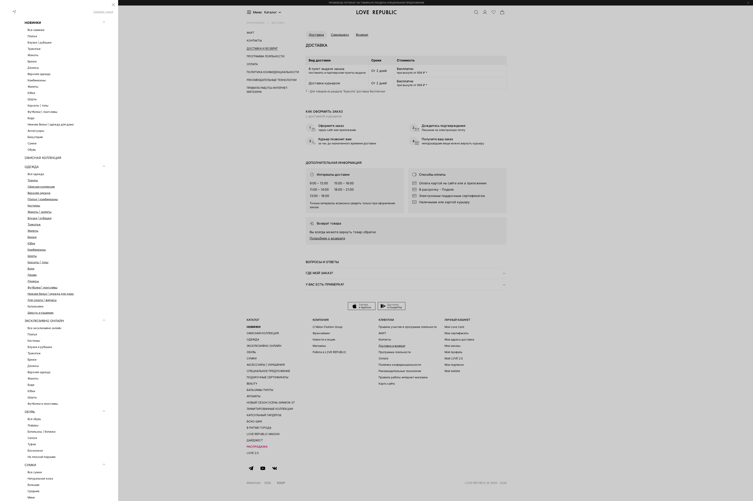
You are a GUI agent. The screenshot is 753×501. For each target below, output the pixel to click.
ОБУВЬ (30, 412)
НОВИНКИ (33, 23)
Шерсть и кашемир (41, 312)
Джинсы (33, 281)
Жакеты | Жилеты (40, 211)
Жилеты (33, 230)
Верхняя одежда (39, 193)
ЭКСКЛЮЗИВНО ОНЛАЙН (44, 321)
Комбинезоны (37, 249)
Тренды (33, 180)
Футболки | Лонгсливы (42, 287)
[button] (113, 4)
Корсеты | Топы (38, 262)
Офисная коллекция (41, 186)
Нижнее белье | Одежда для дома (51, 293)
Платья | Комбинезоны (43, 199)
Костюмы (34, 205)
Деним (32, 274)
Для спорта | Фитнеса (42, 300)
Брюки (32, 237)
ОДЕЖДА (32, 167)
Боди (31, 268)
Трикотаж (34, 224)
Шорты (32, 256)
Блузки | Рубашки (39, 218)
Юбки (31, 243)
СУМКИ (30, 465)
